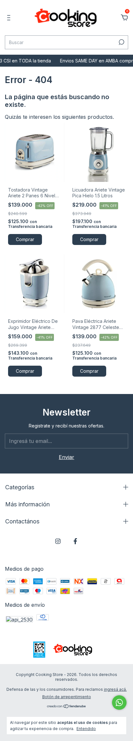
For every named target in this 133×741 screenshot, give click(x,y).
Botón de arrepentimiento (66, 696)
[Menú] (10, 18)
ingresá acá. (115, 689)
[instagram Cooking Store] (58, 541)
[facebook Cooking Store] (75, 541)
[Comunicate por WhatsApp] (119, 702)
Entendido (86, 728)
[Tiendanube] (66, 706)
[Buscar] (121, 42)
